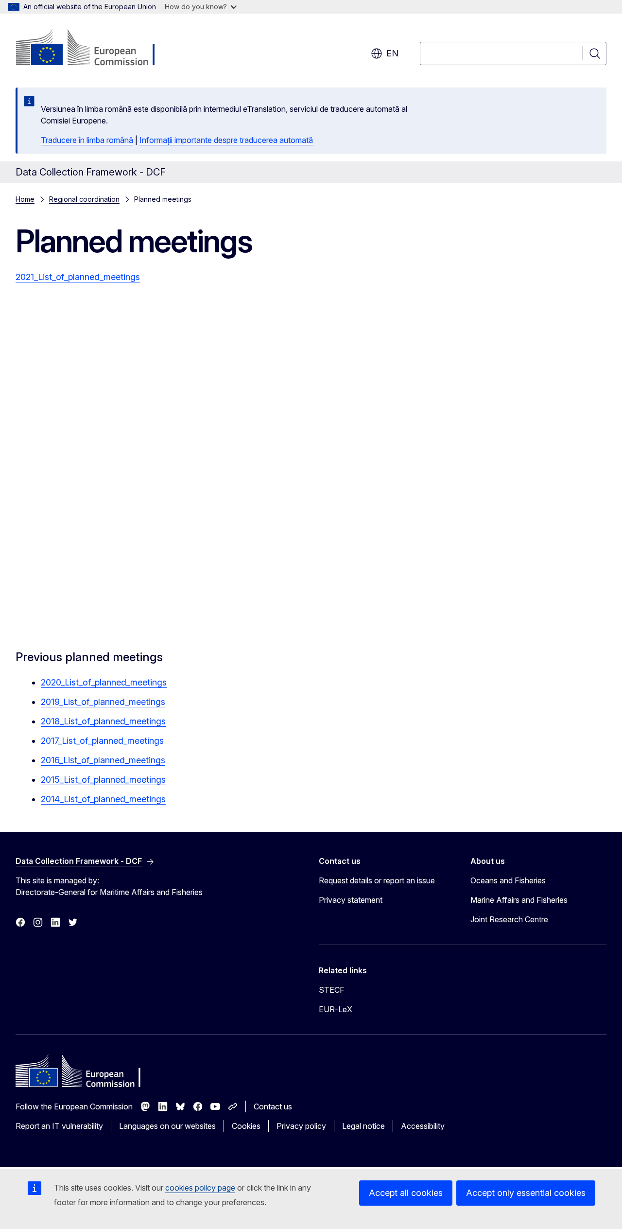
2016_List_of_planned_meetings (103, 760)
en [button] (392, 53)
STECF (332, 990)
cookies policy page (200, 1188)
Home (25, 199)
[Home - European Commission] (94, 48)
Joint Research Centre (509, 919)
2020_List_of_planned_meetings (104, 682)
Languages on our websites (167, 1126)
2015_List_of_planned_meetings (103, 779)
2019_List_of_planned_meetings (103, 702)
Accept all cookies (406, 1193)
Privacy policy (301, 1126)
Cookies (246, 1126)
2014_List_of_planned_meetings (103, 799)
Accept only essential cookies (526, 1193)
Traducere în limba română (87, 140)
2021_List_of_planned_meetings (78, 277)
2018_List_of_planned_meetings (103, 721)
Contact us (273, 1106)
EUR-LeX (335, 1009)
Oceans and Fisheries (508, 880)
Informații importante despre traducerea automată (226, 140)
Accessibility (423, 1126)
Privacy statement (350, 900)
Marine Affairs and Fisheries (519, 900)
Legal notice (363, 1126)
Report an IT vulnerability (59, 1126)
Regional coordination (84, 199)
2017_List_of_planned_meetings (102, 741)
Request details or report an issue (377, 880)
